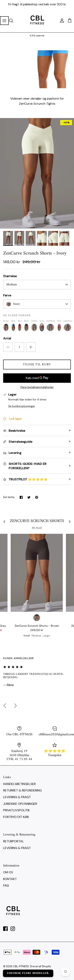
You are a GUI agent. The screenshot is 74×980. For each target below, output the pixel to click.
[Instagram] (12, 928)
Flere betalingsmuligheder (37, 387)
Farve (7, 295)
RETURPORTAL (13, 841)
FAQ (6, 885)
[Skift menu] (4, 20)
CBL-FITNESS (21, 966)
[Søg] (13, 20)
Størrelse (10, 276)
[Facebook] (5, 928)
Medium (11, 284)
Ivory (16, 304)
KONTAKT (10, 879)
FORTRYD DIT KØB (16, 817)
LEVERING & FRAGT (17, 797)
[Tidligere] (4, 705)
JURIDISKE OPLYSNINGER (20, 804)
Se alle (37, 527)
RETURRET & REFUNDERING (22, 790)
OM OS (8, 872)
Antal (7, 338)
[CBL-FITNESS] (37, 20)
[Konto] (61, 20)
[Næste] (15, 705)
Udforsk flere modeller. (28, 973)
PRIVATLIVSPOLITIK (16, 810)
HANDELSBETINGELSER (19, 784)
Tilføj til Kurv (37, 364)
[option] (37, 173)
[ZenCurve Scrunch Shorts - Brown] (37, 573)
